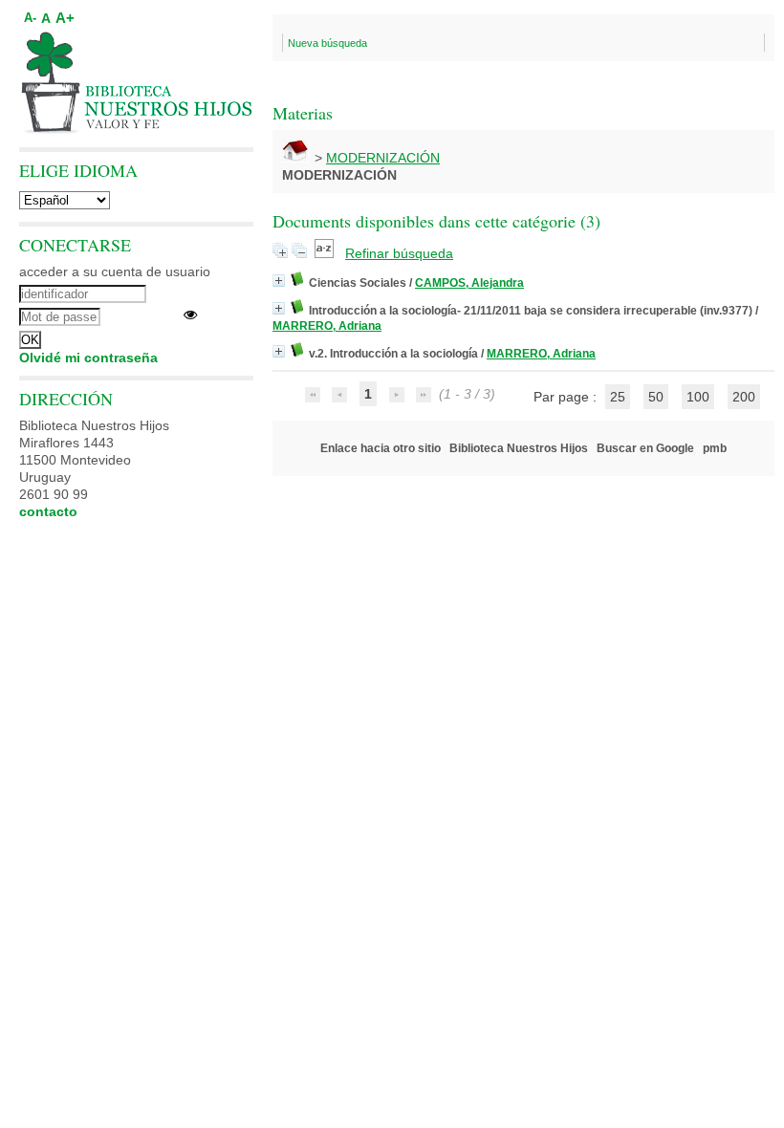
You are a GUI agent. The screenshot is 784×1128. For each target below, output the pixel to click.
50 (656, 396)
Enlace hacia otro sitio (380, 448)
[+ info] (278, 280)
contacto (48, 511)
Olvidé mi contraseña (88, 357)
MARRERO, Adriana (326, 326)
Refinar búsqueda (399, 253)
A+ (65, 18)
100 (697, 396)
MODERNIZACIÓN (383, 157)
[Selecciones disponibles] (326, 253)
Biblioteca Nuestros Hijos (518, 448)
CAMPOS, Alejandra (469, 283)
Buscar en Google (645, 448)
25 (617, 396)
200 (743, 396)
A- (30, 18)
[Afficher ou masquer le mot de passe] (190, 314)
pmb (715, 448)
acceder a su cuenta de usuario (114, 271)
